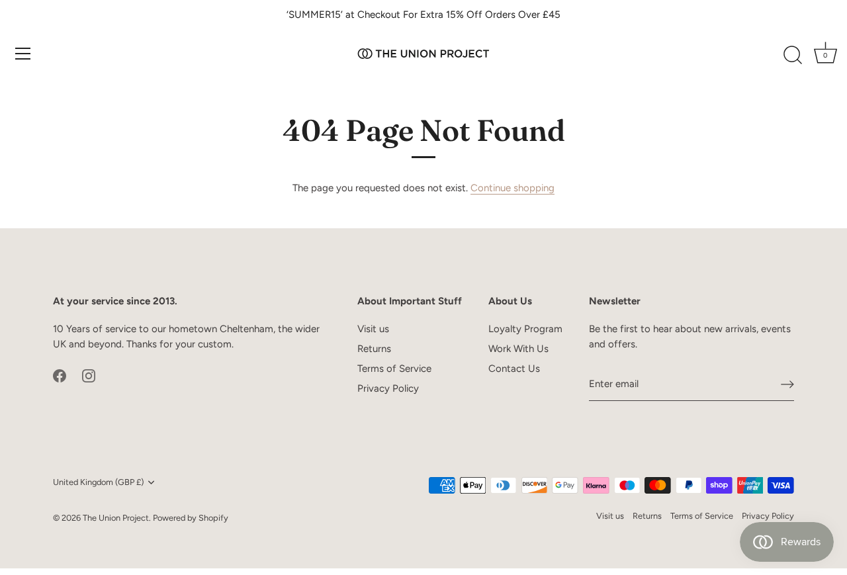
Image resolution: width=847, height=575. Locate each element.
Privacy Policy (388, 388)
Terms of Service (394, 369)
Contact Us (514, 369)
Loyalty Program (525, 329)
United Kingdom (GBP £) (98, 482)
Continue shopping (512, 188)
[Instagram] (88, 374)
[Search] (792, 55)
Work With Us (518, 349)
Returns (374, 349)
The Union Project (116, 518)
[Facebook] (59, 374)
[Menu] (23, 53)
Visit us (373, 329)
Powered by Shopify (190, 518)
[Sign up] (787, 384)
